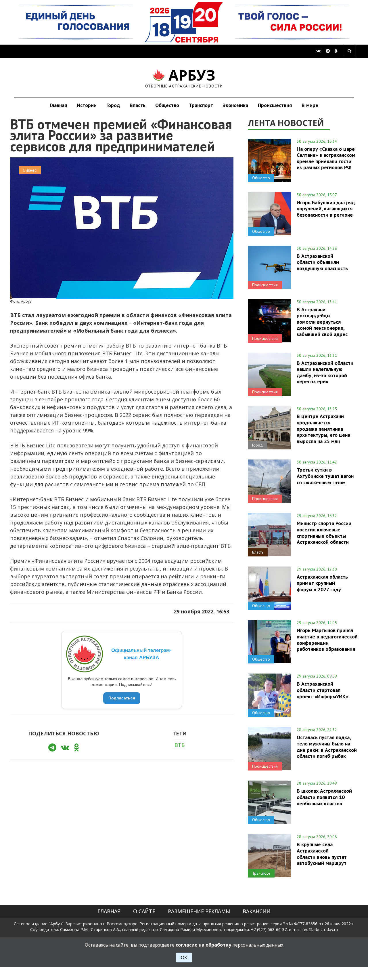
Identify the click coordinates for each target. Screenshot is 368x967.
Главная (58, 105)
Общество (167, 105)
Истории (87, 105)
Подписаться (121, 698)
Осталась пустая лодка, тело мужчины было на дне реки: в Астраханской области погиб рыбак (327, 746)
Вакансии (257, 911)
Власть (137, 105)
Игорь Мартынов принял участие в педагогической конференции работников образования (327, 639)
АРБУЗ (184, 77)
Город (113, 105)
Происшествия (275, 105)
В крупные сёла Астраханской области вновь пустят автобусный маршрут (322, 853)
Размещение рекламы (199, 911)
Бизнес (30, 170)
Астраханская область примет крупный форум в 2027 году (322, 582)
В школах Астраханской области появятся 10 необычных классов (324, 796)
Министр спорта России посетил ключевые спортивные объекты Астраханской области (324, 532)
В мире (310, 105)
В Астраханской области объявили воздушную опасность (322, 262)
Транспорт (201, 105)
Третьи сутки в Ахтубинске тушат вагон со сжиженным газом (325, 475)
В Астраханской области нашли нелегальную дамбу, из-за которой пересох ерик (325, 372)
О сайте (144, 911)
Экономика (235, 105)
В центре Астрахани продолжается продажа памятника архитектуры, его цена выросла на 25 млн (323, 428)
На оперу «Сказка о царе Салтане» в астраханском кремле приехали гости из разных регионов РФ (326, 158)
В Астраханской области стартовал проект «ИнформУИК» (322, 689)
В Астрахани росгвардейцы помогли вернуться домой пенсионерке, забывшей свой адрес (322, 321)
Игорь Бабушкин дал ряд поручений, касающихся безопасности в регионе (326, 208)
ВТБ (180, 744)
